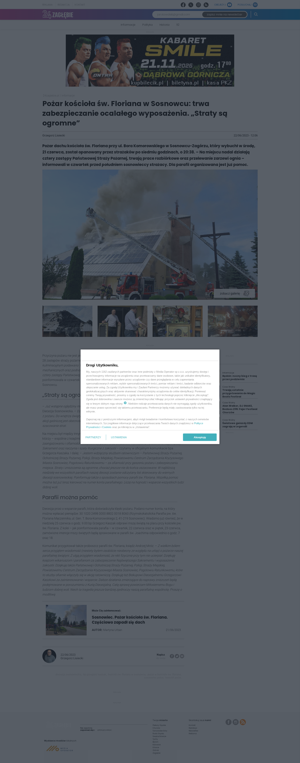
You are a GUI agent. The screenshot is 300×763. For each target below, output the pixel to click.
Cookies (106, 427)
